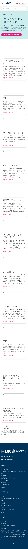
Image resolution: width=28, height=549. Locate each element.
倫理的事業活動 (17, 534)
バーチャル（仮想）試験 (7, 510)
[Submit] (3, 8)
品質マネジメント (6, 485)
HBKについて (5, 465)
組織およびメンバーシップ (8, 478)
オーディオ (4, 521)
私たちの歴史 (4, 469)
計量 (2, 512)
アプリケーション (6, 492)
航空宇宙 (3, 523)
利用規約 (3, 487)
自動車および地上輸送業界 (8, 526)
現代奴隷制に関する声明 (7, 531)
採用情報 (3, 475)
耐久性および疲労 (6, 505)
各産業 (3, 517)
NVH (2, 500)
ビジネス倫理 (4, 480)
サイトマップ (8, 534)
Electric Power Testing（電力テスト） (11, 498)
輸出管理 (3, 482)
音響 (2, 496)
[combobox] (14, 8)
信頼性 (3, 503)
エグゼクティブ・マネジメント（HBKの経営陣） (13, 472)
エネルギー (4, 528)
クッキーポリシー (10, 532)
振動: (2, 507)
